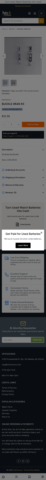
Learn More (23, 245)
